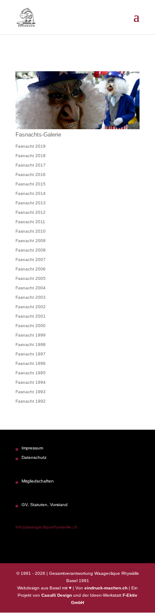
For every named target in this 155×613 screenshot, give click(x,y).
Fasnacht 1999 (31, 335)
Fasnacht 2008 (31, 250)
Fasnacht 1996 (31, 363)
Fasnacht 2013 (31, 202)
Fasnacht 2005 (31, 278)
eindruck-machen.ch (105, 588)
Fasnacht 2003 (31, 297)
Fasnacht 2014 (31, 193)
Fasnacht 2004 (31, 287)
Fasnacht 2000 (31, 325)
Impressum (32, 448)
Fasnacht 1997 (31, 354)
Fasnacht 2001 (31, 316)
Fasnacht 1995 (31, 372)
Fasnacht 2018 (31, 155)
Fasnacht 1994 (31, 382)
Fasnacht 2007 (31, 259)
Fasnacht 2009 (31, 240)
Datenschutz (34, 457)
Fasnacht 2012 (31, 212)
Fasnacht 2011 (30, 221)
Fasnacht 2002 (31, 306)
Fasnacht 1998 (31, 344)
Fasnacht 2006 (31, 269)
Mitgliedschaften (38, 481)
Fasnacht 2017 (31, 165)
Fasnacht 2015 (31, 184)
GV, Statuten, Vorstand (45, 504)
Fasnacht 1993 (31, 391)
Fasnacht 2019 (31, 146)
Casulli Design (56, 595)
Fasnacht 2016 (31, 174)
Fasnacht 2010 (31, 231)
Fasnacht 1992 (31, 401)
